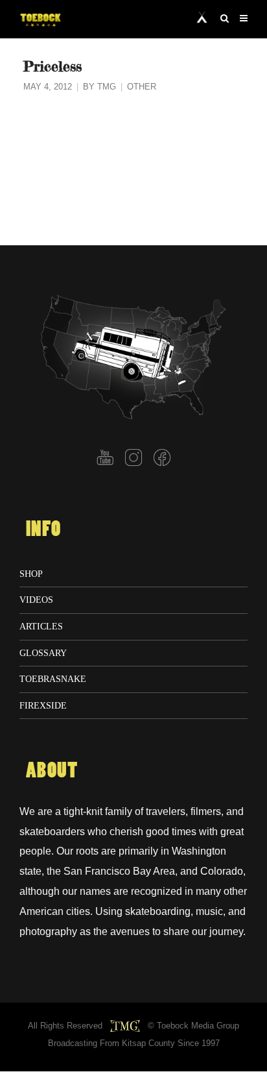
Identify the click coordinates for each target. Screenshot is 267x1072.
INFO (43, 529)
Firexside (43, 705)
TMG (106, 86)
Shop (31, 573)
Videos (36, 599)
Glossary (43, 653)
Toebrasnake (52, 679)
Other (141, 86)
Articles (41, 626)
